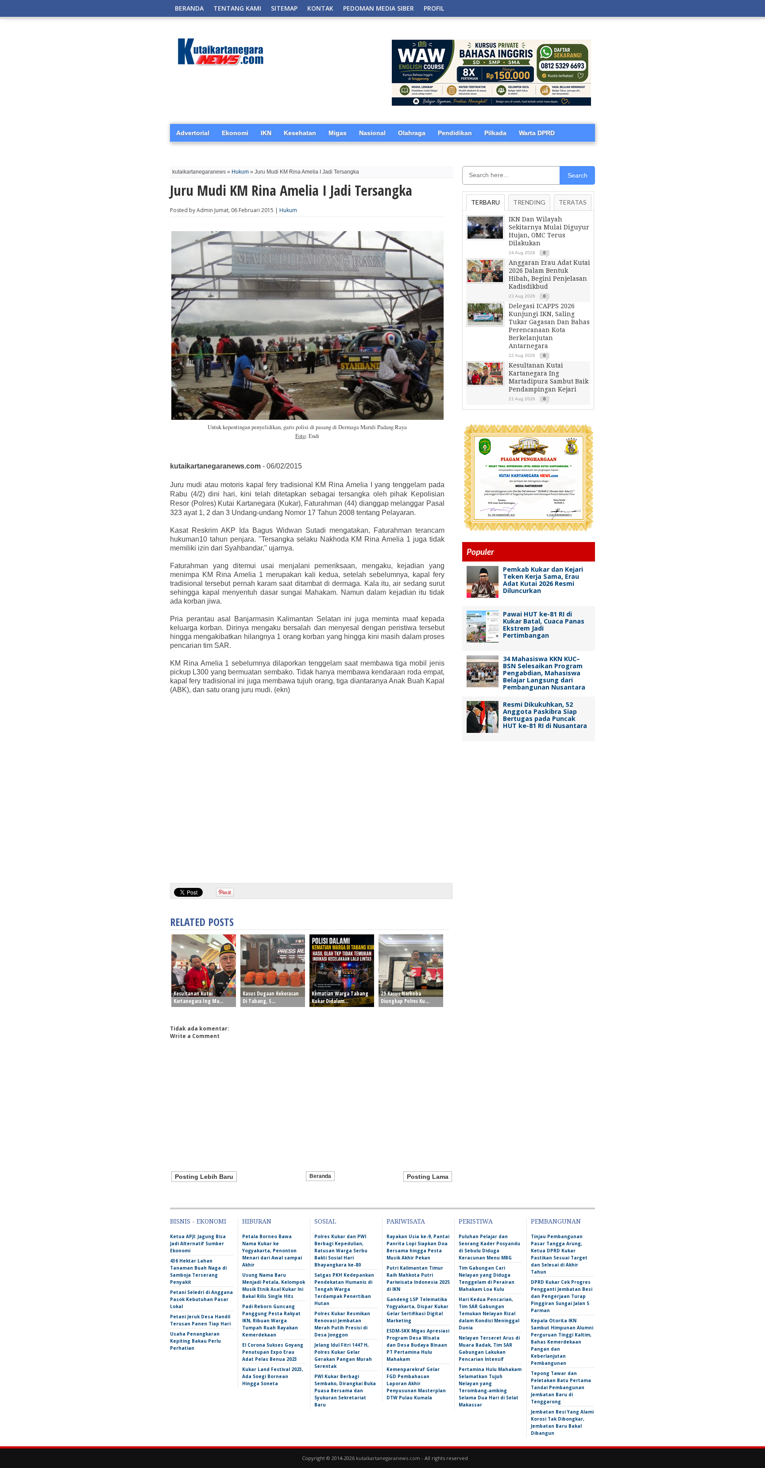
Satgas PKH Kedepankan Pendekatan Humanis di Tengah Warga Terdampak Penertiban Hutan (344, 1289)
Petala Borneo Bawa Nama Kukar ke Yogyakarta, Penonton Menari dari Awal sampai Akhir (272, 1250)
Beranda (189, 8)
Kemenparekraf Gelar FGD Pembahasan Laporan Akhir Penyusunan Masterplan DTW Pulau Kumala (416, 1383)
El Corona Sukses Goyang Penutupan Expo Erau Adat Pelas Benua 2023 (272, 1352)
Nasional (372, 132)
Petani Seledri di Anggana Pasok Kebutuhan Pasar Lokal (201, 1299)
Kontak (320, 8)
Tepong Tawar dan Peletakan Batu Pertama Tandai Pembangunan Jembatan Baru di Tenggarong (561, 1387)
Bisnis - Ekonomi (198, 1221)
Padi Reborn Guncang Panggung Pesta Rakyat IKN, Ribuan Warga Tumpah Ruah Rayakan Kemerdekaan (271, 1320)
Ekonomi (235, 132)
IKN (266, 132)
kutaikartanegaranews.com (388, 1458)
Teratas (573, 202)
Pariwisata (405, 1221)
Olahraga (411, 132)
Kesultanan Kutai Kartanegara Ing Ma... (198, 997)
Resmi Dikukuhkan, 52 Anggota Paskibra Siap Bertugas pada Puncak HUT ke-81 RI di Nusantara (545, 715)
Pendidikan (455, 132)
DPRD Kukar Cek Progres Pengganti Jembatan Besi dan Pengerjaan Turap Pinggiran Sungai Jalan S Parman (561, 1296)
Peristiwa (476, 1221)
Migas (337, 132)
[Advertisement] (307, 808)
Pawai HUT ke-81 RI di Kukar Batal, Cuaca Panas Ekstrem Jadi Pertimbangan (543, 624)
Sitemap (284, 8)
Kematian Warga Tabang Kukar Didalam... (340, 997)
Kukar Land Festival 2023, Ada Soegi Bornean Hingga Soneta (272, 1376)
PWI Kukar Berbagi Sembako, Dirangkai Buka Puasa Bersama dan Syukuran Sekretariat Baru (345, 1390)
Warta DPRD (537, 132)
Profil (434, 8)
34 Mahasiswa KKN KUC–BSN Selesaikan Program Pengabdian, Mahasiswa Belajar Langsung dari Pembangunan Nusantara (544, 673)
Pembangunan (556, 1221)
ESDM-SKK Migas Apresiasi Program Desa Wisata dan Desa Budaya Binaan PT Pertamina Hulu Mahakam (417, 1345)
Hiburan (256, 1221)
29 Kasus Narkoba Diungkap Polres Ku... (405, 997)
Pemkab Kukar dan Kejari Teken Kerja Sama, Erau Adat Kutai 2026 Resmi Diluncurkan (543, 580)
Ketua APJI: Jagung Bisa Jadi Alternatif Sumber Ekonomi (198, 1243)
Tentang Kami (237, 8)
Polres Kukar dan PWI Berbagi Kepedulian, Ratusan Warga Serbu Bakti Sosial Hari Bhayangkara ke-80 (340, 1250)
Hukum (240, 172)
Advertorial (192, 132)
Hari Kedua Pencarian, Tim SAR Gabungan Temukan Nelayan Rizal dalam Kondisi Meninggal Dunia (489, 1313)
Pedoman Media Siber (378, 8)
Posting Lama (427, 1176)
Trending (529, 202)
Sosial (325, 1221)
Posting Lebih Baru (204, 1176)
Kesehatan (300, 132)
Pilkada (495, 132)
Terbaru (485, 202)
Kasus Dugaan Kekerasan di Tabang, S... (271, 997)
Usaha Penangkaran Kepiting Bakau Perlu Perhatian (195, 1341)
